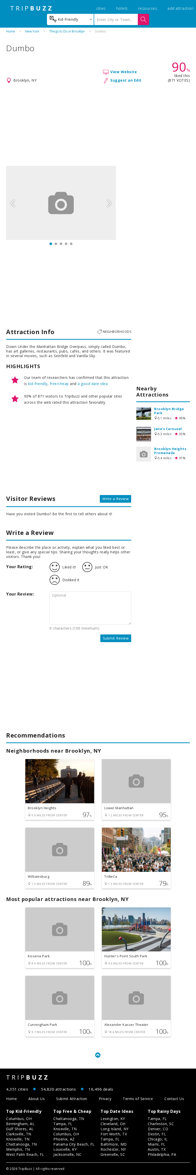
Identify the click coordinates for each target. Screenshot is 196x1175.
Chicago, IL (158, 1139)
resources (147, 8)
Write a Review (115, 498)
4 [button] (66, 244)
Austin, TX (157, 1149)
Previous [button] (12, 203)
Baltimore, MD (114, 1144)
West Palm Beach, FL (25, 1154)
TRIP (32, 8)
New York (32, 31)
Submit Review (116, 638)
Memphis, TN (18, 1149)
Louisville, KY (65, 1149)
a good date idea (93, 383)
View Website (123, 71)
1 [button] (51, 244)
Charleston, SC (161, 1123)
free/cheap (59, 383)
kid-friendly (37, 383)
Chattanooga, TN (21, 1144)
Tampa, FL (62, 1123)
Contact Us (174, 1098)
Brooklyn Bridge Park (169, 411)
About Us (36, 1098)
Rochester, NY (113, 1149)
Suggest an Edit (126, 80)
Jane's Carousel (168, 428)
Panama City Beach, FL (74, 1144)
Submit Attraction (71, 1098)
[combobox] (70, 19)
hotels (122, 8)
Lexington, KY (113, 1118)
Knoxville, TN (18, 1139)
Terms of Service (138, 1098)
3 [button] (61, 244)
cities (101, 8)
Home (10, 31)
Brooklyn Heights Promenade (170, 450)
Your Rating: (19, 566)
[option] (61, 203)
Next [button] (109, 203)
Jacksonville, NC (67, 1154)
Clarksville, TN (18, 1134)
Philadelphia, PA (162, 1154)
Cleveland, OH (113, 1123)
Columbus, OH (19, 1118)
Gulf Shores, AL (20, 1128)
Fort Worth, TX (114, 1134)
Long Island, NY (115, 1128)
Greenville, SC (113, 1154)
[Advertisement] (98, 125)
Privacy (105, 1098)
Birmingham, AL (20, 1123)
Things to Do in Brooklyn (67, 31)
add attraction (180, 8)
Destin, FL (157, 1134)
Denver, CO (158, 1128)
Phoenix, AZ (64, 1139)
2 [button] (56, 244)
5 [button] (71, 244)
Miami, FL (156, 1144)
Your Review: (20, 594)
